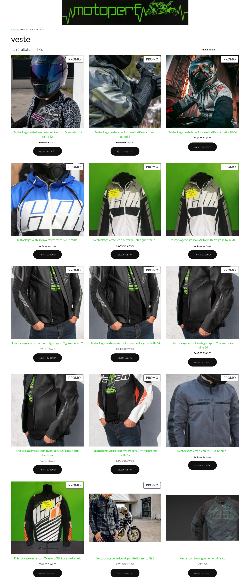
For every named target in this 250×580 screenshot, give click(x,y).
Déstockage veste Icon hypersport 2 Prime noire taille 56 (47, 453)
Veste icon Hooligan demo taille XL (202, 558)
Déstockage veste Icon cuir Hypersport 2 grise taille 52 (47, 343)
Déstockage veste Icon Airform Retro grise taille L (125, 240)
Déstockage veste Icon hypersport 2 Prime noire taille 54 (202, 345)
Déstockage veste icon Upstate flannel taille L (125, 558)
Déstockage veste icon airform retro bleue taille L (47, 240)
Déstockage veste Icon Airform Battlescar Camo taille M (125, 134)
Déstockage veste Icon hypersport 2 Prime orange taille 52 (125, 453)
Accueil (14, 29)
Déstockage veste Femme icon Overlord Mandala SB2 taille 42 (47, 134)
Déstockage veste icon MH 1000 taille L (202, 451)
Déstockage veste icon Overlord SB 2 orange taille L (47, 558)
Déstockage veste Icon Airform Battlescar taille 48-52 (202, 132)
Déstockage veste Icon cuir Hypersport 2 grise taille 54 (125, 343)
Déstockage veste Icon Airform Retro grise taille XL (202, 240)
